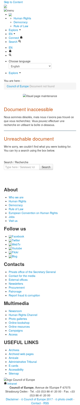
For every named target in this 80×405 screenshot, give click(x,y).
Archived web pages (21, 354)
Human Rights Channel (23, 315)
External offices (18, 280)
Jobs (12, 217)
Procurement (17, 287)
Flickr (15, 252)
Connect (14, 38)
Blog (14, 256)
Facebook (18, 236)
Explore (14, 30)
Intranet (12, 383)
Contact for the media (22, 276)
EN (11, 34)
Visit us (13, 221)
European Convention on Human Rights (33, 213)
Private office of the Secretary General (32, 272)
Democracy (21, 22)
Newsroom (15, 311)
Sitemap (14, 373)
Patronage (15, 291)
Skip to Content (13, 2)
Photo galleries (18, 319)
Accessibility (16, 369)
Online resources (19, 326)
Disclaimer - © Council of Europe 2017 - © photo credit (39, 399)
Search (46, 167)
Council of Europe (18, 86)
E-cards (13, 366)
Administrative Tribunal (23, 362)
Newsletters (16, 283)
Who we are (16, 197)
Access (13, 334)
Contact (36, 403)
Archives (14, 350)
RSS (46, 403)
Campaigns (16, 330)
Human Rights (22, 18)
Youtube (17, 248)
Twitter (16, 240)
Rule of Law (21, 26)
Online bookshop (19, 323)
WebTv (16, 244)
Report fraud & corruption (24, 295)
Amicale (13, 358)
